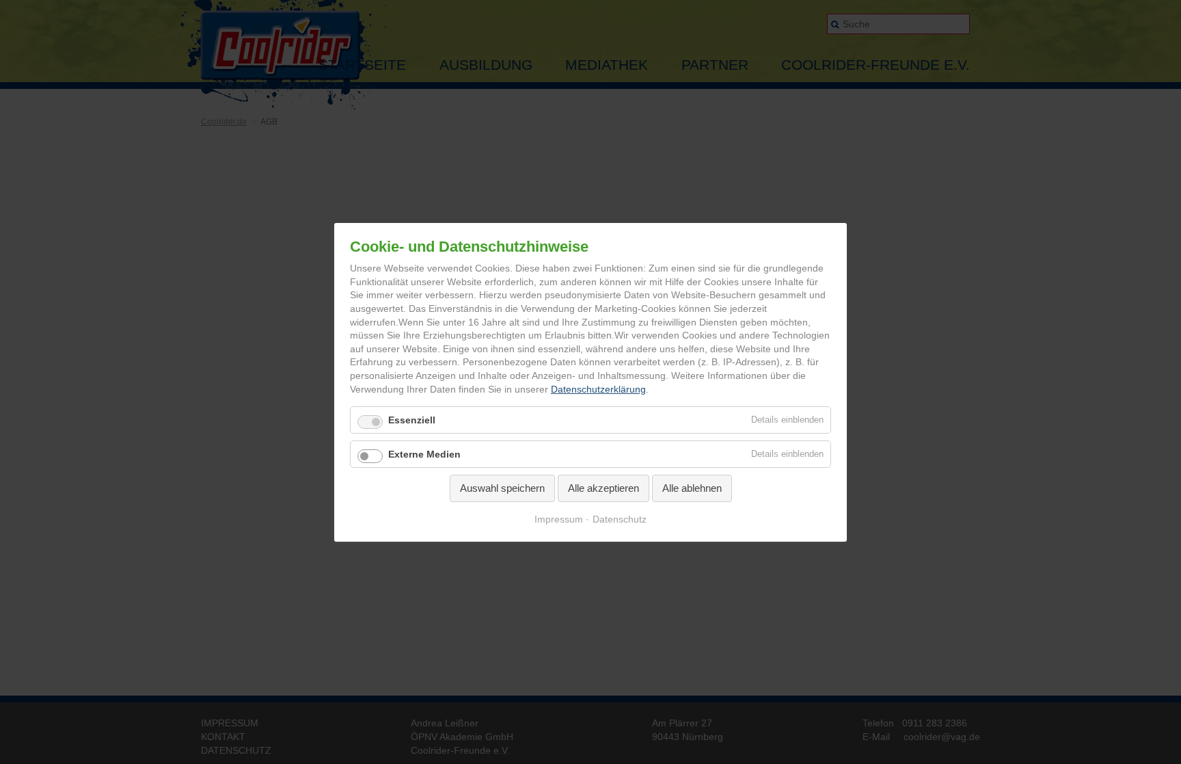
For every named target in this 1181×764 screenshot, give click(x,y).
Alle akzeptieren (603, 488)
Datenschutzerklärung (598, 388)
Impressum (558, 518)
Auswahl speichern (502, 488)
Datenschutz (620, 518)
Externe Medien (424, 454)
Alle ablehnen (692, 488)
